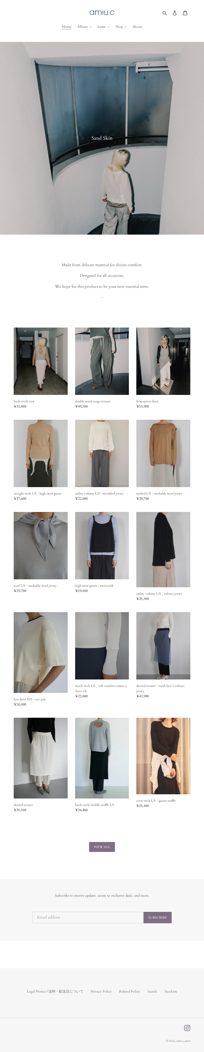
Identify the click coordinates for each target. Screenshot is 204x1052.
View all (102, 847)
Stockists (170, 991)
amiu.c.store (183, 1041)
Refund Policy (129, 991)
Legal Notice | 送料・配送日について (55, 991)
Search (152, 991)
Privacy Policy (101, 991)
